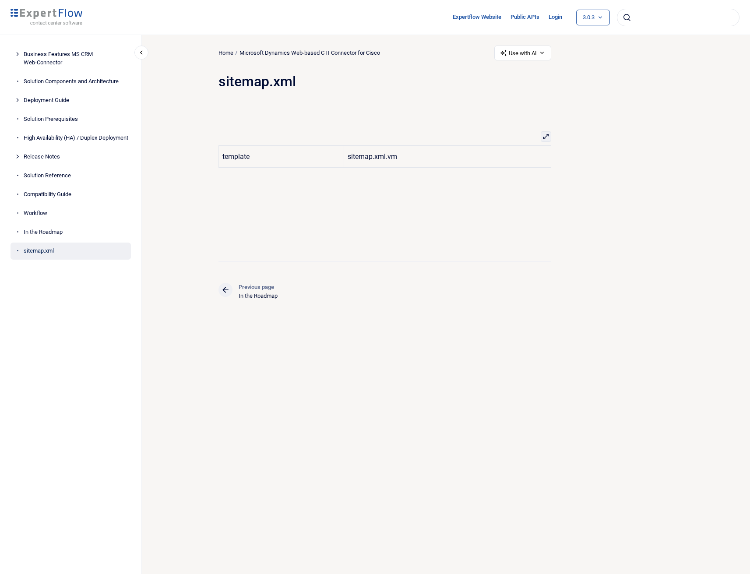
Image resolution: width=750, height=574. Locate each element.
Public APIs (525, 17)
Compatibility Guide (47, 194)
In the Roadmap (43, 232)
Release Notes (42, 156)
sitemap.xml (39, 250)
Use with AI (523, 53)
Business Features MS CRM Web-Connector (58, 58)
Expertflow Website (477, 17)
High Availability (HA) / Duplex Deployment (76, 137)
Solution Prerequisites (51, 119)
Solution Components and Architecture (71, 81)
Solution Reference (47, 175)
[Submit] (627, 18)
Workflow (35, 213)
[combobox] (678, 17)
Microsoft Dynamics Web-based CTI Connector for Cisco (309, 52)
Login (555, 17)
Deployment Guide (46, 100)
